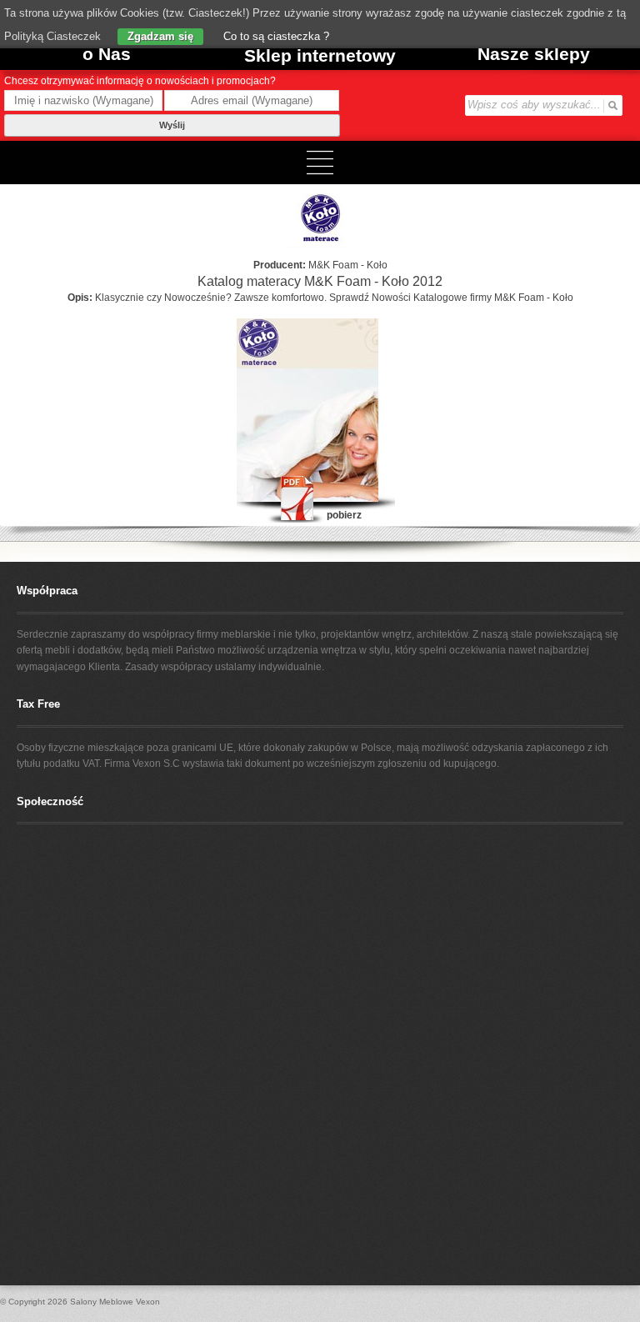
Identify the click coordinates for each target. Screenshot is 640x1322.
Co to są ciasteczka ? (274, 36)
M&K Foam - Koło (348, 265)
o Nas (106, 53)
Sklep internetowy (320, 55)
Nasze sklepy (534, 53)
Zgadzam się (160, 36)
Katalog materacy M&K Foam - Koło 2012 (320, 281)
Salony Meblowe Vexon (115, 1301)
